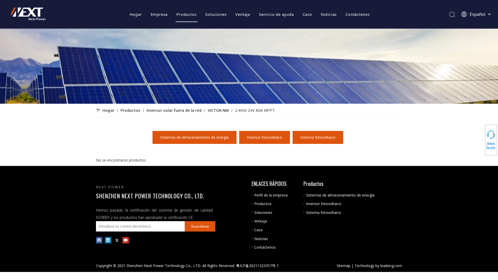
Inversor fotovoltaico (264, 137)
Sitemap (343, 265)
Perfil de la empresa (271, 195)
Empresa (159, 14)
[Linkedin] (108, 240)
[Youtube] (125, 240)
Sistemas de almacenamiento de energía (194, 137)
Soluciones (215, 14)
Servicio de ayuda (276, 14)
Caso (307, 14)
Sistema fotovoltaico (317, 137)
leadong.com (391, 265)
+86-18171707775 (480, 138)
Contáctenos (357, 14)
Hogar (136, 14)
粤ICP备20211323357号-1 (257, 265)
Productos (186, 14)
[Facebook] (99, 240)
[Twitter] (117, 240)
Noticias (329, 14)
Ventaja (242, 14)
